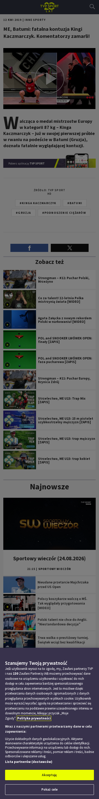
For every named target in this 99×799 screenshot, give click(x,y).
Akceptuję (49, 775)
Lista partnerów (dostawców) (28, 762)
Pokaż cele (49, 789)
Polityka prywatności (34, 718)
